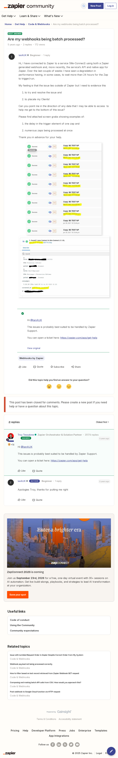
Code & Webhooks (39, 24)
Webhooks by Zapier (31, 358)
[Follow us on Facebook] (52, 744)
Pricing (15, 730)
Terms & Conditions (46, 719)
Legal (99, 753)
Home (8, 24)
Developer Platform (43, 730)
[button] (96, 6)
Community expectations (24, 630)
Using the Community (22, 625)
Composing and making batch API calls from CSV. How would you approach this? (45, 682)
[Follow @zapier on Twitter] (71, 744)
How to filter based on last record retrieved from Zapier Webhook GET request (44, 673)
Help (25, 730)
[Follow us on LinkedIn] (59, 744)
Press (62, 730)
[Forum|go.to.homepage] (30, 6)
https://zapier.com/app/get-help (78, 337)
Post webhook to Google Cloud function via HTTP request (35, 691)
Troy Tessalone (26, 434)
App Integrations (59, 735)
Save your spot (18, 594)
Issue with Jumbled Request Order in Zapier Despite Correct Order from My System (46, 655)
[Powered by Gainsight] (59, 712)
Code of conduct (19, 619)
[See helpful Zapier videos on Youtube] (77, 744)
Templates (100, 730)
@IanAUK (36, 320)
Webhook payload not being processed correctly (31, 664)
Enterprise (85, 730)
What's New (52, 16)
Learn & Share (28, 16)
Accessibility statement (70, 719)
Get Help (7, 16)
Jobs (72, 730)
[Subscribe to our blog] (65, 744)
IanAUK (22, 55)
